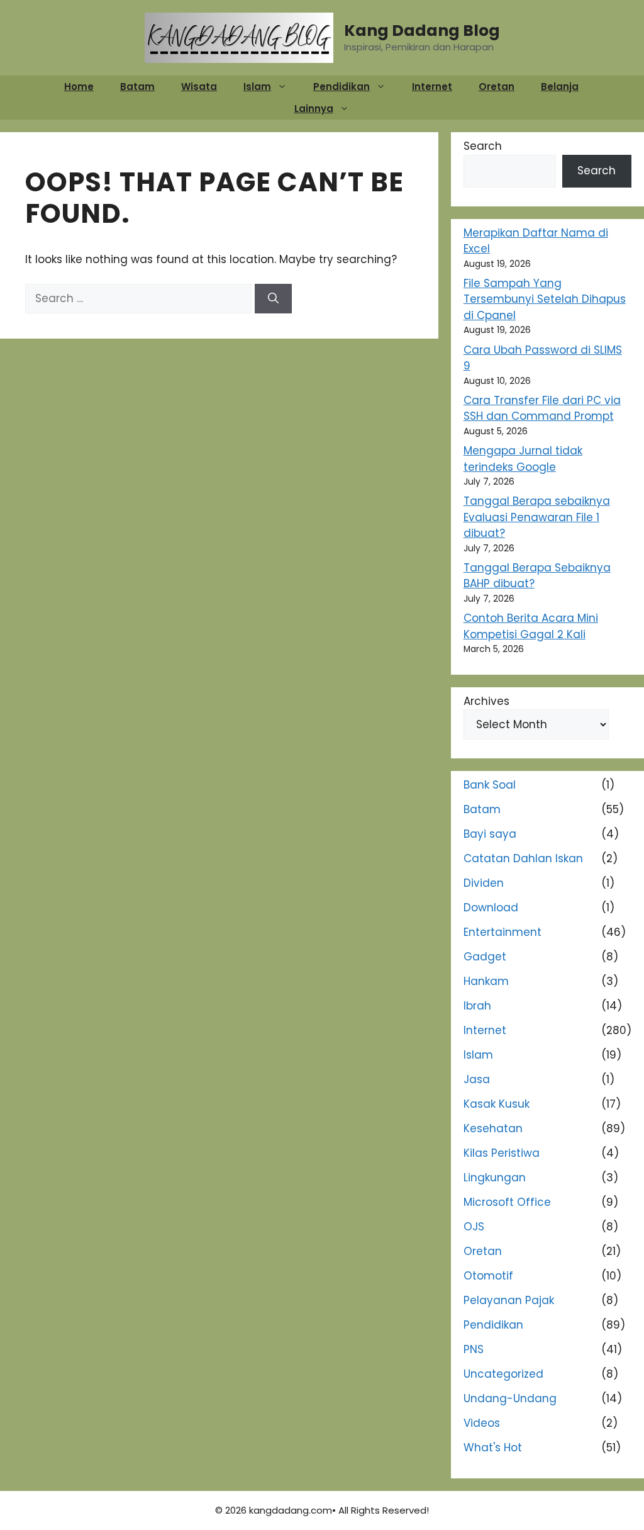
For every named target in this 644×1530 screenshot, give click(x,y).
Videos (482, 1423)
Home (79, 86)
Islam (257, 86)
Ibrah (477, 1005)
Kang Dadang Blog (422, 31)
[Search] (273, 299)
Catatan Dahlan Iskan (523, 858)
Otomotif (488, 1275)
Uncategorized (503, 1373)
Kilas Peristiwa (502, 1153)
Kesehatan (493, 1128)
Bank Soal (490, 784)
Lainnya (313, 108)
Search (483, 146)
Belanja (560, 86)
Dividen (484, 883)
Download (491, 907)
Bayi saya (490, 833)
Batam (137, 86)
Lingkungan (495, 1177)
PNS (474, 1349)
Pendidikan (341, 86)
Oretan (496, 86)
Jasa (477, 1079)
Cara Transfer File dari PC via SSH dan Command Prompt (542, 408)
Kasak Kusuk (497, 1103)
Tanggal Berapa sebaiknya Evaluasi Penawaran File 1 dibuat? (537, 517)
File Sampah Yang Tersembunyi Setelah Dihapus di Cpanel (545, 299)
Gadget (485, 956)
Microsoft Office (507, 1202)
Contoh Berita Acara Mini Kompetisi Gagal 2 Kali (531, 626)
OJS (474, 1226)
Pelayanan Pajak (509, 1300)
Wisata (199, 86)
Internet (432, 86)
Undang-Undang (510, 1398)
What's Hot (493, 1447)
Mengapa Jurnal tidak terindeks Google (523, 459)
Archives (486, 701)
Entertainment (502, 932)
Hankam (486, 981)
